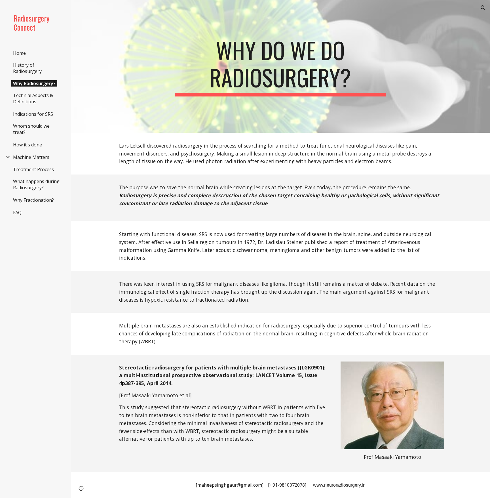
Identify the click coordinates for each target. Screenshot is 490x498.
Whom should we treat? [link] (31, 129)
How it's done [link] (27, 145)
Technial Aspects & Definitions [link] (33, 98)
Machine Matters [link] (31, 157)
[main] (280, 66)
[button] (483, 8)
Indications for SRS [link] (33, 114)
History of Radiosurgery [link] (27, 68)
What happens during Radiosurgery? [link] (36, 184)
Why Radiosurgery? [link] (34, 83)
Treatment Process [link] (33, 169)
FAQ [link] (17, 212)
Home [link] (19, 53)
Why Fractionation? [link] (33, 200)
